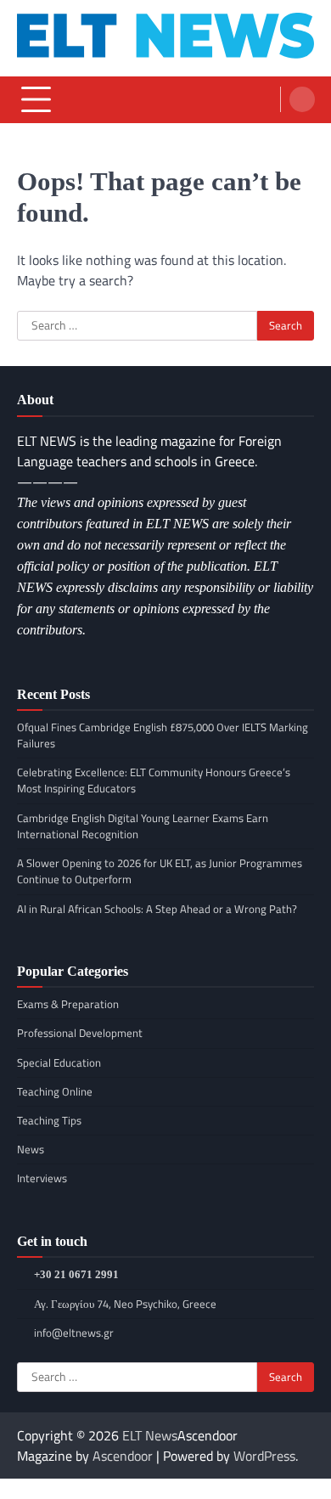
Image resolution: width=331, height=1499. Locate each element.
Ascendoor (123, 1455)
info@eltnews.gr (74, 1332)
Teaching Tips (49, 1120)
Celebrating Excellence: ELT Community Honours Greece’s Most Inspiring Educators (153, 780)
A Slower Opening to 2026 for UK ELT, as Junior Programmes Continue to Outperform (159, 871)
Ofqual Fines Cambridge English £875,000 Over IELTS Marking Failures (162, 735)
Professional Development (80, 1032)
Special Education (59, 1062)
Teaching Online (55, 1091)
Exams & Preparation (68, 1003)
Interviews (42, 1177)
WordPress (264, 1455)
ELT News (149, 1435)
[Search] (302, 99)
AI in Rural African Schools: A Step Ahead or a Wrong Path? (157, 908)
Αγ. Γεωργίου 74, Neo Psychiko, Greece (125, 1303)
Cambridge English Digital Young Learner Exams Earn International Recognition (142, 825)
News (30, 1149)
